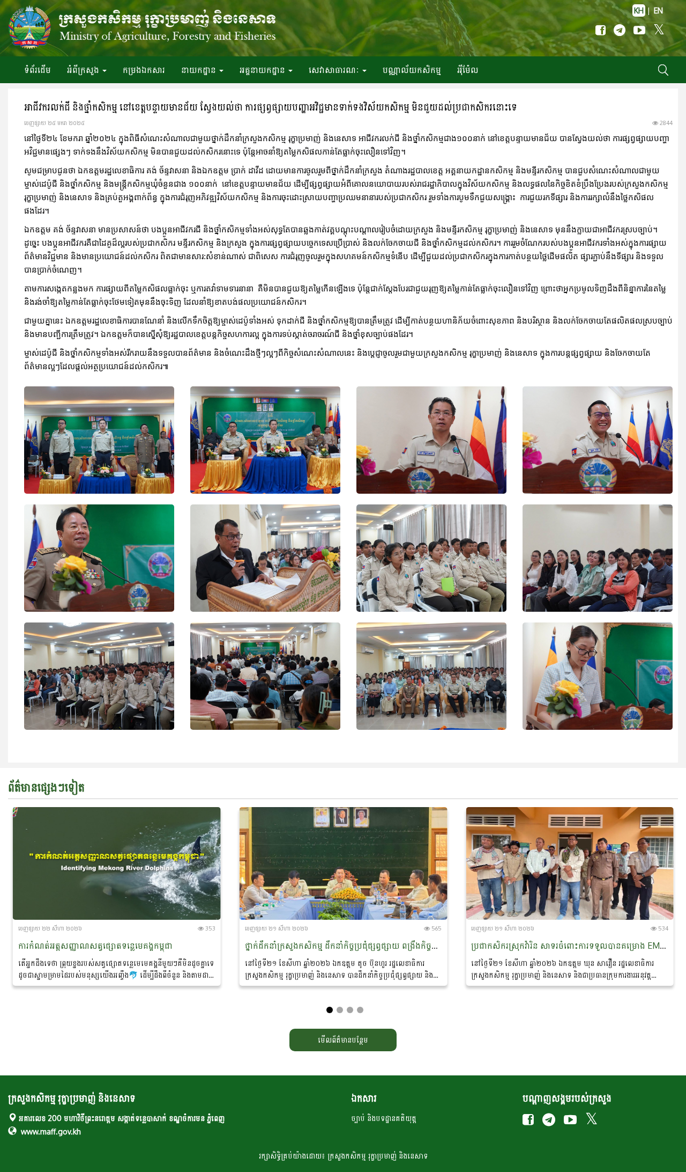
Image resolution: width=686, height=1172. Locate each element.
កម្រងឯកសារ (144, 69)
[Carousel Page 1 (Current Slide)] (329, 1010)
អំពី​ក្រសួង (84, 69)
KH (639, 10)
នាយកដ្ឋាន (199, 69)
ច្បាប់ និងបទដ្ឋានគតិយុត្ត (383, 1118)
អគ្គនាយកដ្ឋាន (263, 69)
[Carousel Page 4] (360, 1010)
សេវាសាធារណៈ (335, 69)
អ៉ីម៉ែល (468, 69)
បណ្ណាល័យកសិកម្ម (412, 69)
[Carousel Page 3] (350, 1010)
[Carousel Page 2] (340, 1010)
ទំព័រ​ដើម (37, 69)
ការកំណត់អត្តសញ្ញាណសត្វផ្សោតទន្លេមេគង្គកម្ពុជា (95, 945)
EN (658, 10)
